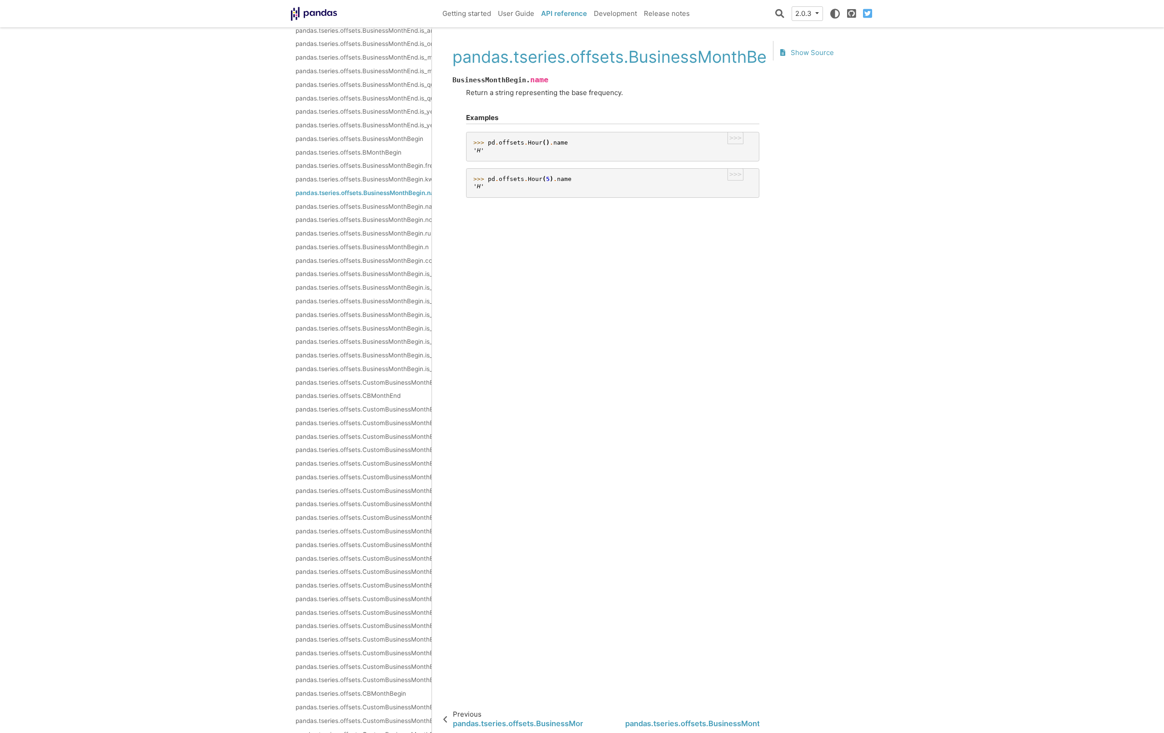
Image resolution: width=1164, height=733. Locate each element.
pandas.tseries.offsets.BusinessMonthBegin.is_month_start (363, 301)
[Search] (780, 14)
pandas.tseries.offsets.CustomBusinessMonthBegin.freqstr (363, 707)
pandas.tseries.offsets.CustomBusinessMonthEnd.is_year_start (363, 653)
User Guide (516, 13)
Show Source (811, 52)
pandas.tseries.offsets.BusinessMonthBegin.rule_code (363, 233)
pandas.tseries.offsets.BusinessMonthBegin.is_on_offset (363, 287)
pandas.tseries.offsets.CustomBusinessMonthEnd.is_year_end (363, 666)
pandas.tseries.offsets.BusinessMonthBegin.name (363, 192)
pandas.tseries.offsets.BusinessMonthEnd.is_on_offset (363, 43)
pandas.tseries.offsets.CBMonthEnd (348, 395)
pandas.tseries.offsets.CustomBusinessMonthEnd (363, 382)
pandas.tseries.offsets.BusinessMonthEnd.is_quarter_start (363, 84)
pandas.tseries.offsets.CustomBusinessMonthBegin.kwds (363, 720)
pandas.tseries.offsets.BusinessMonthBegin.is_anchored (363, 273)
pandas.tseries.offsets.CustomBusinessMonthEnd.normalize (363, 477)
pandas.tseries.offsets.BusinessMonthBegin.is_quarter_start (363, 328)
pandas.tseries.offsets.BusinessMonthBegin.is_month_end (363, 314)
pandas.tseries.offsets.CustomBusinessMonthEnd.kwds (363, 423)
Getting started (466, 13)
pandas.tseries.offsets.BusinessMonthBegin (359, 138)
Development (615, 13)
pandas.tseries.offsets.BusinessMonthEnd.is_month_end (363, 71)
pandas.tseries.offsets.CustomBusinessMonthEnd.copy (363, 558)
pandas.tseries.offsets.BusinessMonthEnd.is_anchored (363, 30)
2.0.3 (804, 13)
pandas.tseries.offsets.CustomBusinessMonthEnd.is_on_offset (363, 585)
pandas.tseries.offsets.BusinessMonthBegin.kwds (363, 179)
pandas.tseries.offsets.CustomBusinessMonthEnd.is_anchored (363, 571)
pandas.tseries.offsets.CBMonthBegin (351, 693)
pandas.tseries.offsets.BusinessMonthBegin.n (362, 247)
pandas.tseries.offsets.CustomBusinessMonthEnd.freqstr (363, 409)
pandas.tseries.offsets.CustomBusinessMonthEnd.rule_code (363, 490)
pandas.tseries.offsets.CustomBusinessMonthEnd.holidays (363, 544)
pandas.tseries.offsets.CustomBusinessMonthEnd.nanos (363, 463)
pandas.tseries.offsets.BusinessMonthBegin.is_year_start (363, 355)
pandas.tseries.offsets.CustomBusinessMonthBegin (363, 679)
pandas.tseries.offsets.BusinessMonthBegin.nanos (363, 206)
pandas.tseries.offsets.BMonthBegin (348, 152)
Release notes (667, 13)
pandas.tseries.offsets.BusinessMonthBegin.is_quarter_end (363, 341)
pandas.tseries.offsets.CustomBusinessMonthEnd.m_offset (363, 436)
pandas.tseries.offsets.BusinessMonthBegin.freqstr (363, 165)
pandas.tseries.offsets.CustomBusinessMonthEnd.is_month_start (363, 598)
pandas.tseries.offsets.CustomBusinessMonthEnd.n (363, 503)
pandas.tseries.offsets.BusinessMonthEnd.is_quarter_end (363, 98)
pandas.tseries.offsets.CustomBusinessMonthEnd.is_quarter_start (363, 625)
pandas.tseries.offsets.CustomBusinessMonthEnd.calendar (363, 531)
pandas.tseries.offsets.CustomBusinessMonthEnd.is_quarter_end (363, 639)
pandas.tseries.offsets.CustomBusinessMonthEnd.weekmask (363, 517)
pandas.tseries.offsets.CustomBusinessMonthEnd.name (363, 449)
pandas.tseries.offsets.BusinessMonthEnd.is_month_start (363, 57)
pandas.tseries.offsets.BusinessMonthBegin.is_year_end (363, 368)
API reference (564, 13)
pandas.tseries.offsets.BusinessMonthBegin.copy (363, 260)
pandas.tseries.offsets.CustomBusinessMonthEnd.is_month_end (363, 612)
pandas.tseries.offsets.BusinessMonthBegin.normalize (363, 219)
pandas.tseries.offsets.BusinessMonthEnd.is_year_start (363, 111)
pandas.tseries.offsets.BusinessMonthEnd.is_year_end (363, 125)
